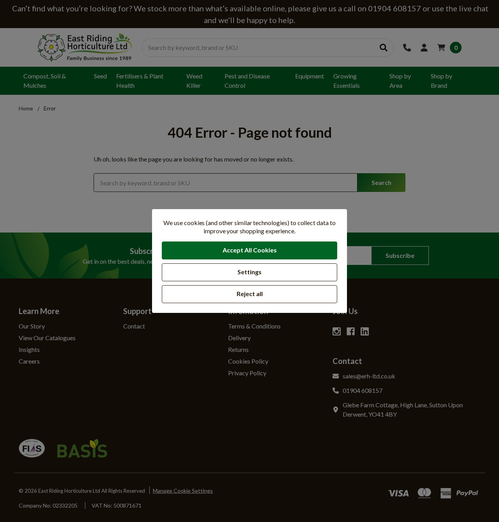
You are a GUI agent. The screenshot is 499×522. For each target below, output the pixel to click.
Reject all (250, 293)
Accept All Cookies (250, 250)
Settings (249, 271)
